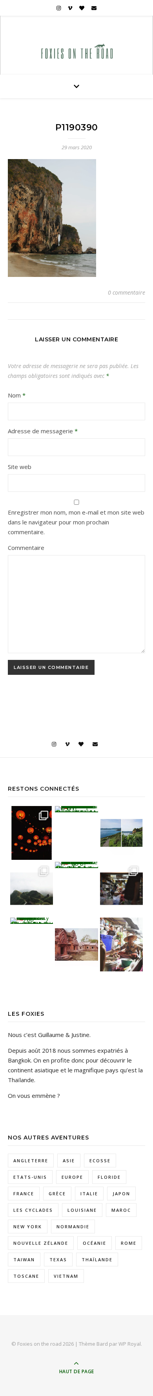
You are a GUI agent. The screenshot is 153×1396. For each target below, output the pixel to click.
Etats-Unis (30, 1177)
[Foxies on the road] (76, 52)
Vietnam (66, 1276)
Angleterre (30, 1160)
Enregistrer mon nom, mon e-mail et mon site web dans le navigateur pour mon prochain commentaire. (76, 522)
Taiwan (24, 1259)
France (23, 1193)
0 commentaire (126, 292)
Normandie (72, 1226)
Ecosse (100, 1160)
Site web (19, 467)
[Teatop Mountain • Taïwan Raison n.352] (31, 889)
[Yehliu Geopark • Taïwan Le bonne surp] (121, 833)
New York (27, 1226)
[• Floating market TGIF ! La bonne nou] (121, 944)
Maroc (121, 1210)
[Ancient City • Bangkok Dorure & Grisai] (31, 921)
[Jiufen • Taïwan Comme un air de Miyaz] (31, 833)
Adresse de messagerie (43, 431)
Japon (121, 1193)
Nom (17, 395)
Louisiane (82, 1210)
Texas (58, 1259)
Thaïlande (97, 1259)
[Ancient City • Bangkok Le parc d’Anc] (76, 944)
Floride (109, 1177)
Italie (89, 1193)
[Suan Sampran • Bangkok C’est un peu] (76, 865)
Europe (72, 1177)
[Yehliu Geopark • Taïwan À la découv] (76, 809)
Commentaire (26, 547)
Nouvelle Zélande (40, 1243)
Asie (69, 1160)
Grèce (57, 1193)
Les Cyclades (33, 1210)
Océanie (94, 1243)
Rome (129, 1243)
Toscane (26, 1276)
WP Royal (129, 1343)
